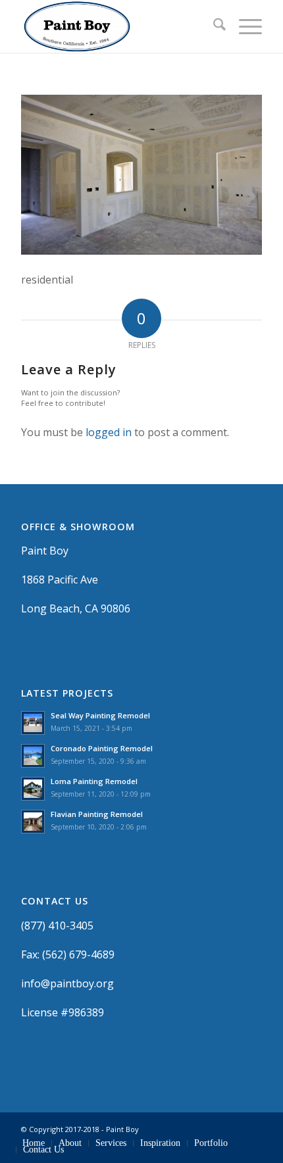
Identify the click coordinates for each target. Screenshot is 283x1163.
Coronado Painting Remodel (102, 748)
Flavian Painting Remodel (97, 814)
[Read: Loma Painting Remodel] (33, 789)
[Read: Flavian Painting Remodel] (33, 821)
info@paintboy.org (67, 983)
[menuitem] (213, 26)
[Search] (213, 26)
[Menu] (244, 26)
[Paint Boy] (117, 26)
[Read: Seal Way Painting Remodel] (33, 723)
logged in (109, 432)
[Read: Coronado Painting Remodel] (33, 756)
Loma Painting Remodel (94, 781)
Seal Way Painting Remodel (100, 715)
